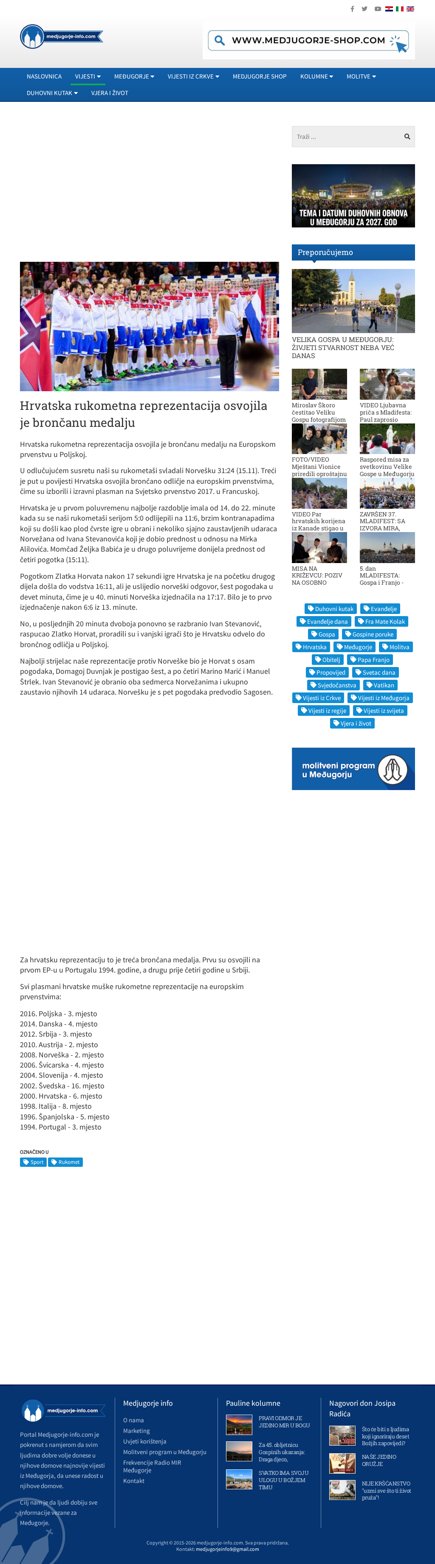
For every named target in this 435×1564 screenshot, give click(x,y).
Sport (37, 1162)
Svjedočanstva (337, 685)
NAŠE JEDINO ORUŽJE (379, 1460)
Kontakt (133, 1481)
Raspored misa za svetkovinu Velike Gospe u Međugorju (387, 466)
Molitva (400, 647)
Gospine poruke (373, 634)
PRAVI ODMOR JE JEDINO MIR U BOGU (284, 1421)
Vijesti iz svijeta (384, 710)
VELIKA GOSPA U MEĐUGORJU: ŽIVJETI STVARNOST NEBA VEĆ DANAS (343, 347)
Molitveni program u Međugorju (164, 1452)
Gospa (327, 634)
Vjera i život (109, 93)
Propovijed (330, 672)
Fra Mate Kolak (385, 621)
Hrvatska (315, 647)
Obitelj (331, 660)
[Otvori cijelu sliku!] (149, 326)
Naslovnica (44, 76)
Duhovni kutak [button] (49, 93)
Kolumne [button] (314, 76)
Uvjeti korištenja (145, 1441)
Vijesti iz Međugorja (384, 698)
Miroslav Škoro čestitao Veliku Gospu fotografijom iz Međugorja (319, 415)
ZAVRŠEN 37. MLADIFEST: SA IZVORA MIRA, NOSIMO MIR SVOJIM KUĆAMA (385, 528)
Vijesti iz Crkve (322, 698)
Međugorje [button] (131, 76)
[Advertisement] (91, 185)
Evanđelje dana (327, 621)
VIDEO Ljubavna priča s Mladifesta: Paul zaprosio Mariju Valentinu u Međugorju (387, 419)
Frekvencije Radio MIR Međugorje (152, 1466)
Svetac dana (379, 672)
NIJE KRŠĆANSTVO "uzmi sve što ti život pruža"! (386, 1491)
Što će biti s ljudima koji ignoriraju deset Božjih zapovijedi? (386, 1436)
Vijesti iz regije (327, 710)
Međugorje (358, 647)
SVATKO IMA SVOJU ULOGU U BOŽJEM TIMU (283, 1480)
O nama (133, 1420)
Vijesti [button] (85, 76)
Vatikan (384, 685)
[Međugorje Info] (61, 35)
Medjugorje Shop (260, 76)
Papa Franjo (374, 660)
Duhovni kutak (334, 609)
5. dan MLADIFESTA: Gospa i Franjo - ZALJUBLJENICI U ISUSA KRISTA (386, 582)
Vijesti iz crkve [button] (191, 76)
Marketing (136, 1431)
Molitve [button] (358, 76)
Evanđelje (384, 609)
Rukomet (69, 1162)
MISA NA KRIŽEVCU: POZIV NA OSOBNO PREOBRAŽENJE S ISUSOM (318, 582)
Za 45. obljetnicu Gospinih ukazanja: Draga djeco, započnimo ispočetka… (282, 1459)
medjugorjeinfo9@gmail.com (227, 1549)
